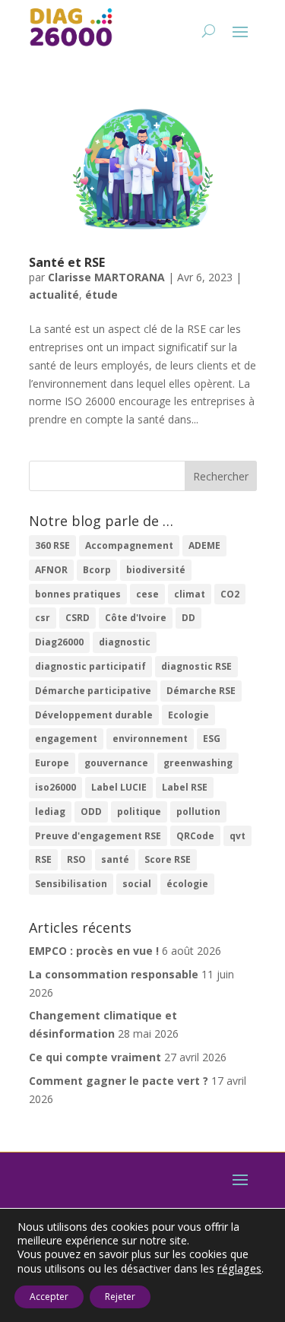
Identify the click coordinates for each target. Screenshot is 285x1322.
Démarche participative (93, 690)
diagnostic (124, 642)
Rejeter (120, 1296)
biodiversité (155, 569)
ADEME (204, 545)
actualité (54, 294)
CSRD (77, 617)
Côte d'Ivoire (135, 617)
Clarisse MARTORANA (106, 277)
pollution (198, 811)
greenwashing (198, 762)
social (136, 883)
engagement (66, 738)
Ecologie (188, 715)
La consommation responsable (113, 974)
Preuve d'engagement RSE (98, 835)
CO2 (229, 594)
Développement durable (94, 715)
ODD (91, 811)
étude (101, 294)
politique (139, 811)
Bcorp (97, 569)
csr (42, 617)
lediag (50, 811)
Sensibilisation (71, 883)
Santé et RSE (67, 262)
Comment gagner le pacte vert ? (118, 1080)
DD (188, 617)
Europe (52, 762)
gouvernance (116, 762)
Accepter (49, 1296)
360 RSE (52, 545)
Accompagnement (129, 545)
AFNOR (51, 569)
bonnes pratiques (78, 594)
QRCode (195, 835)
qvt (237, 835)
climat (189, 594)
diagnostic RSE (196, 666)
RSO (76, 859)
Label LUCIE (119, 787)
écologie (187, 883)
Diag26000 (59, 642)
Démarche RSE (201, 690)
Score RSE (167, 859)
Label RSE (184, 787)
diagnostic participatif (90, 666)
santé (115, 859)
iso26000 (55, 787)
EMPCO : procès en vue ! (94, 950)
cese (147, 594)
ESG (211, 738)
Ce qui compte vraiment (95, 1057)
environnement (150, 738)
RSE (43, 859)
